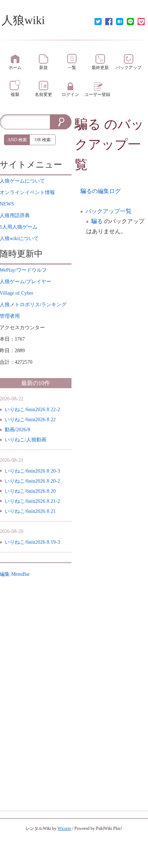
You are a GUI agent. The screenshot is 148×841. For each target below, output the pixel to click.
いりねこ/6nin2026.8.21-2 (32, 501)
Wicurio (64, 828)
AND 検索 (17, 139)
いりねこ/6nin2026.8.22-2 (32, 409)
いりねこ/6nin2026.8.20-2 (32, 481)
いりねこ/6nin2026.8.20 (30, 491)
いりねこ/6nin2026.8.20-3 (32, 471)
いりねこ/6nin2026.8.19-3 (32, 542)
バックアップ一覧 (108, 211)
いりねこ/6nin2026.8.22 (30, 419)
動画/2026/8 (17, 429)
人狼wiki (23, 20)
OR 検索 (43, 139)
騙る (88, 124)
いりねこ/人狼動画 (25, 439)
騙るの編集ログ (100, 191)
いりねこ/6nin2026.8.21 (30, 511)
